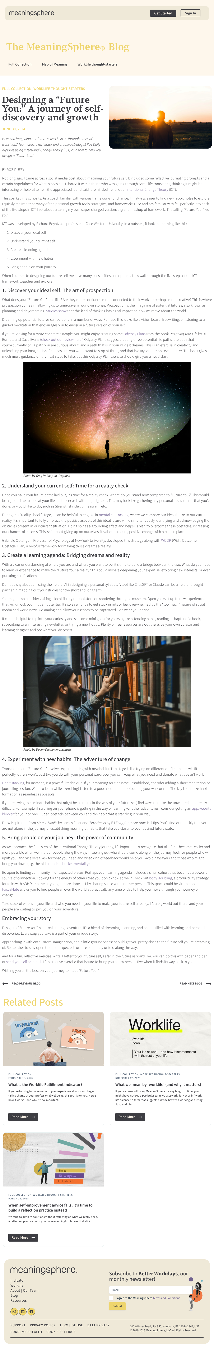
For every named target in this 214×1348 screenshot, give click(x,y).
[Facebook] (31, 1311)
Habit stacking (13, 783)
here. (78, 339)
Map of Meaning (54, 64)
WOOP (166, 540)
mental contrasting (114, 514)
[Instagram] (14, 1311)
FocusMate (10, 889)
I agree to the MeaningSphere (148, 1298)
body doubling (160, 878)
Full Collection (20, 64)
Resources (18, 1300)
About (15, 1290)
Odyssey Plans (134, 334)
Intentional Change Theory (147, 189)
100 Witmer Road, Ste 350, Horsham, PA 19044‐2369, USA (164, 1326)
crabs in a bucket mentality (68, 863)
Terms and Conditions (166, 1298)
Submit (117, 1306)
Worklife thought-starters (97, 64)
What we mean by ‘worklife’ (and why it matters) (158, 1085)
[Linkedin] (23, 1311)
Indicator (17, 1280)
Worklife (16, 1285)
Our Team (30, 1290)
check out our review (57, 339)
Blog (14, 1295)
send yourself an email (23, 961)
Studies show (56, 311)
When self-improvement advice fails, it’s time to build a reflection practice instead (50, 1207)
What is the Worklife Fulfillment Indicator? (45, 1085)
